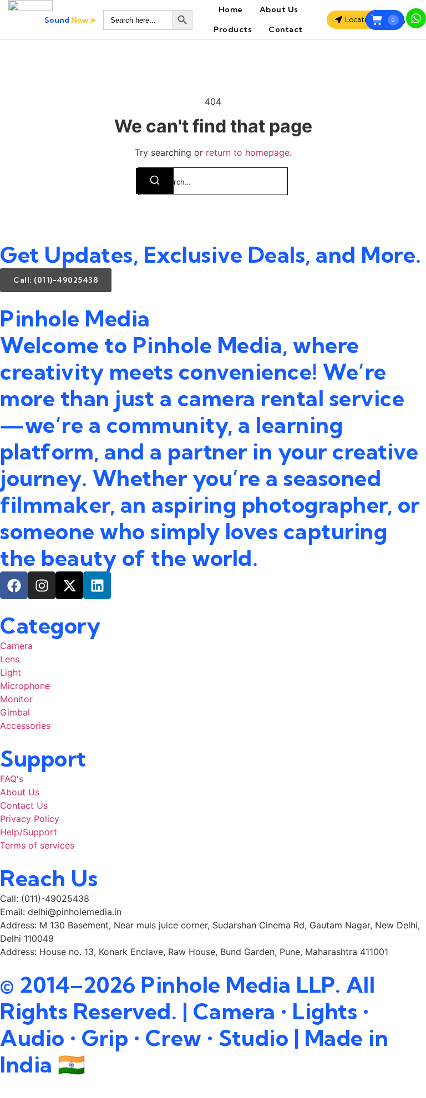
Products (233, 29)
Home (231, 9)
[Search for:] (213, 181)
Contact (285, 29)
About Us (279, 9)
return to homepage (248, 152)
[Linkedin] (97, 585)
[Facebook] (14, 585)
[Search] (155, 181)
